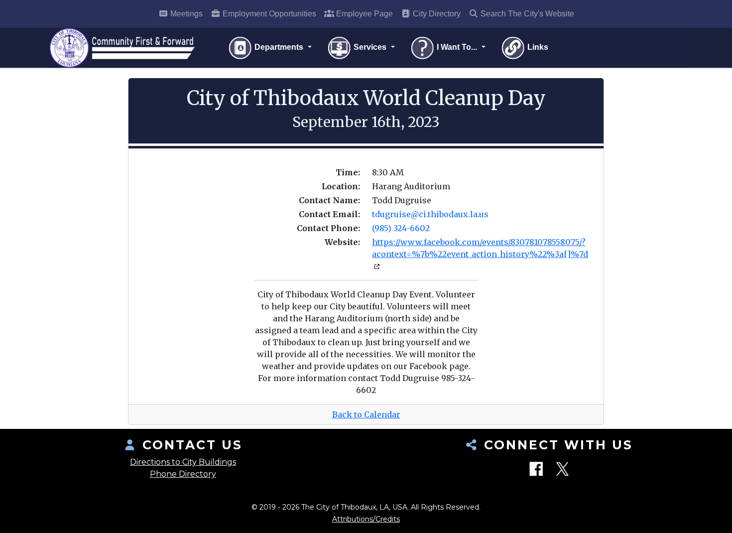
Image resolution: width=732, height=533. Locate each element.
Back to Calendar (366, 414)
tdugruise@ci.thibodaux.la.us (430, 214)
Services (370, 47)
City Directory (436, 13)
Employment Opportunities (268, 13)
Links (536, 47)
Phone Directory (183, 474)
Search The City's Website (526, 13)
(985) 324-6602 (401, 228)
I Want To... (457, 47)
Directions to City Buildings (183, 462)
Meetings (185, 13)
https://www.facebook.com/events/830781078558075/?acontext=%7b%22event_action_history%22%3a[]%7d (480, 248)
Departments (278, 47)
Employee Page (363, 13)
